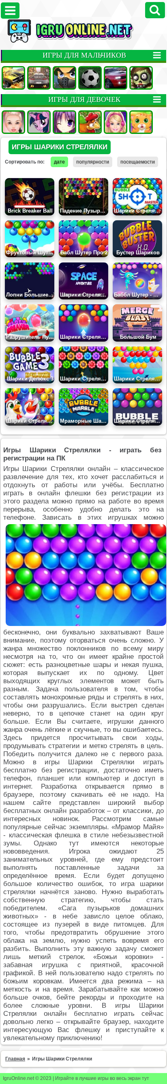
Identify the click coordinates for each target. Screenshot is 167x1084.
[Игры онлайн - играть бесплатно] (83, 41)
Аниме (64, 122)
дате (59, 162)
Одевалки (13, 122)
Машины (13, 78)
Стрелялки (64, 78)
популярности (92, 162)
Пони (39, 122)
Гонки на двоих (115, 78)
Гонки (39, 78)
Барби (115, 122)
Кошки (141, 122)
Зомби (141, 78)
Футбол (90, 78)
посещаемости (137, 162)
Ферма (90, 122)
